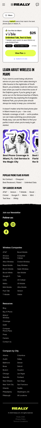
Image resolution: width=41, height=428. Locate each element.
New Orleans (7, 381)
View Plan (19, 53)
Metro (24, 195)
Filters (10, 15)
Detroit (19, 366)
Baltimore (6, 363)
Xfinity (15, 198)
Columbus (21, 355)
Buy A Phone (7, 312)
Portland (20, 377)
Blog (4, 308)
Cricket (5, 195)
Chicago (6, 374)
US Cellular (21, 280)
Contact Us (7, 342)
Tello (19, 276)
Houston (20, 370)
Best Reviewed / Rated (12, 182)
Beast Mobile (8, 265)
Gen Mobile (21, 273)
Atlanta (5, 355)
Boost (31, 192)
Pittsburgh (6, 395)
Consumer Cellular (21, 257)
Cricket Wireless (23, 262)
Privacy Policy (21, 419)
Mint (32, 195)
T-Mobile (22, 192)
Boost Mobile (22, 252)
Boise (5, 366)
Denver (20, 363)
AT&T (5, 192)
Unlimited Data (30, 182)
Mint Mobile (7, 287)
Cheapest (20, 179)
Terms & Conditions (20, 421)
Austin (5, 359)
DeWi (5, 325)
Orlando (6, 388)
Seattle (19, 388)
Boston (5, 370)
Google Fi (15, 195)
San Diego (21, 381)
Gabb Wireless (22, 269)
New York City (8, 384)
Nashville (6, 377)
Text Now (6, 198)
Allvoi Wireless (8, 262)
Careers (6, 338)
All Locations (22, 395)
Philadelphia (7, 392)
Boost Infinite (8, 273)
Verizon (13, 192)
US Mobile (21, 283)
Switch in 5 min (21, 59)
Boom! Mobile (8, 269)
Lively (5, 280)
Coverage (6, 321)
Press (5, 334)
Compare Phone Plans (7, 330)
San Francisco (22, 384)
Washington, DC (23, 392)
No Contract (8, 179)
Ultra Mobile (21, 287)
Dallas (19, 359)
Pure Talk (6, 291)
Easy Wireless (22, 265)
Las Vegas (21, 374)
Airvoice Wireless (6, 257)
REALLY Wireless (6, 316)
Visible (19, 294)
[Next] (35, 149)
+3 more (33, 46)
